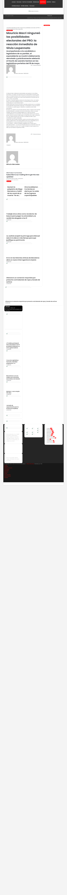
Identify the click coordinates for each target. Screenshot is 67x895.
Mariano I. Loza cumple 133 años (12, 392)
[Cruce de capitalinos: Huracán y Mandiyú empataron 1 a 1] (13, 350)
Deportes (49, 1)
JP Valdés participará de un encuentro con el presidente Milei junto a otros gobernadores (13, 345)
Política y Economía (27, 1)
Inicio (7, 27)
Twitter (8, 456)
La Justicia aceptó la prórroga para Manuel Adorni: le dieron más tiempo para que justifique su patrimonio (23, 238)
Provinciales (36, 1)
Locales (14, 1)
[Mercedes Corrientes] (7, 2)
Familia (53, 1)
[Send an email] (23, 73)
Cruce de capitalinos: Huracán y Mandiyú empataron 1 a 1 (12, 361)
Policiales (19, 1)
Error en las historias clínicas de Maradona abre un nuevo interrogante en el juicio (22, 259)
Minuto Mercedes (19, 73)
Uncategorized (50, 440)
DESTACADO (49, 432)
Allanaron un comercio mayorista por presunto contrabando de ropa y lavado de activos (23, 280)
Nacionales (43, 1)
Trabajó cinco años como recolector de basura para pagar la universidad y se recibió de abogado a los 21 (21, 216)
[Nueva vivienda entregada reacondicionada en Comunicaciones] (39, 432)
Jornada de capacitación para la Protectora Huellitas (12, 407)
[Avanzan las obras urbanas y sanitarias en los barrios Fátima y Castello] (33, 432)
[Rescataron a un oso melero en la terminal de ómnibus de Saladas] (13, 366)
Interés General (25, 5)
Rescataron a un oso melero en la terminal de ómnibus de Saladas (13, 377)
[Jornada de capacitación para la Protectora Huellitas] (13, 396)
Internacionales (16, 5)
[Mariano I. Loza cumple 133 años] (13, 382)
